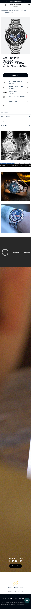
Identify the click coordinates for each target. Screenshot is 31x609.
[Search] (5, 5)
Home (3, 10)
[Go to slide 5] (17, 51)
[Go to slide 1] (12, 51)
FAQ (2, 121)
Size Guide (4, 125)
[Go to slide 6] (18, 51)
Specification (5, 116)
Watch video (15, 566)
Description (5, 112)
